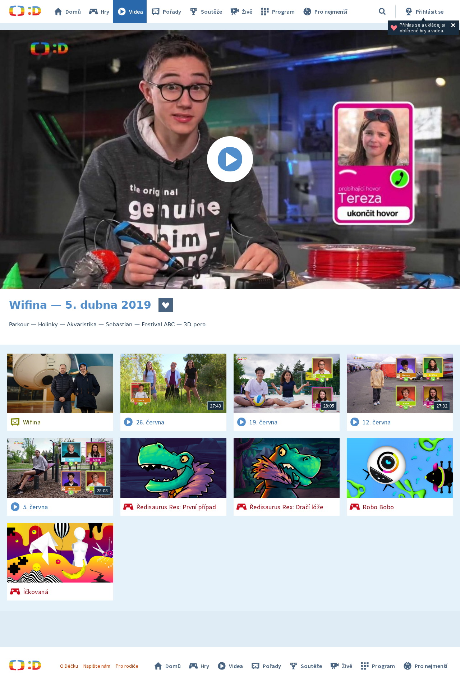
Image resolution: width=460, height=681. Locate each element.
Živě (247, 11)
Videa (136, 11)
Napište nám (96, 666)
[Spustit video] (230, 159)
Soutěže (211, 11)
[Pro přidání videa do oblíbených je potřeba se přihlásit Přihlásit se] (165, 305)
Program (283, 11)
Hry (105, 11)
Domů (73, 11)
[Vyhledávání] (382, 11)
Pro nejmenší (330, 11)
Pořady (172, 11)
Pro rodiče (127, 666)
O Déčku (69, 666)
